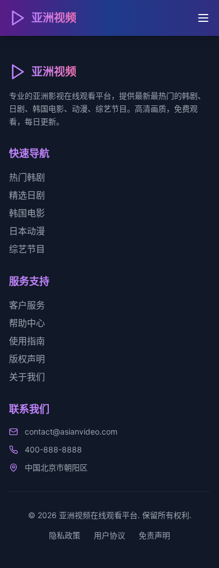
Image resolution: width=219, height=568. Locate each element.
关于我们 (27, 376)
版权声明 (27, 358)
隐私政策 (64, 535)
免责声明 (154, 535)
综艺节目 (27, 249)
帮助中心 (27, 323)
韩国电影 (27, 213)
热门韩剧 (27, 177)
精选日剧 (27, 195)
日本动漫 (27, 231)
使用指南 (27, 341)
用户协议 (109, 535)
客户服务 (27, 305)
